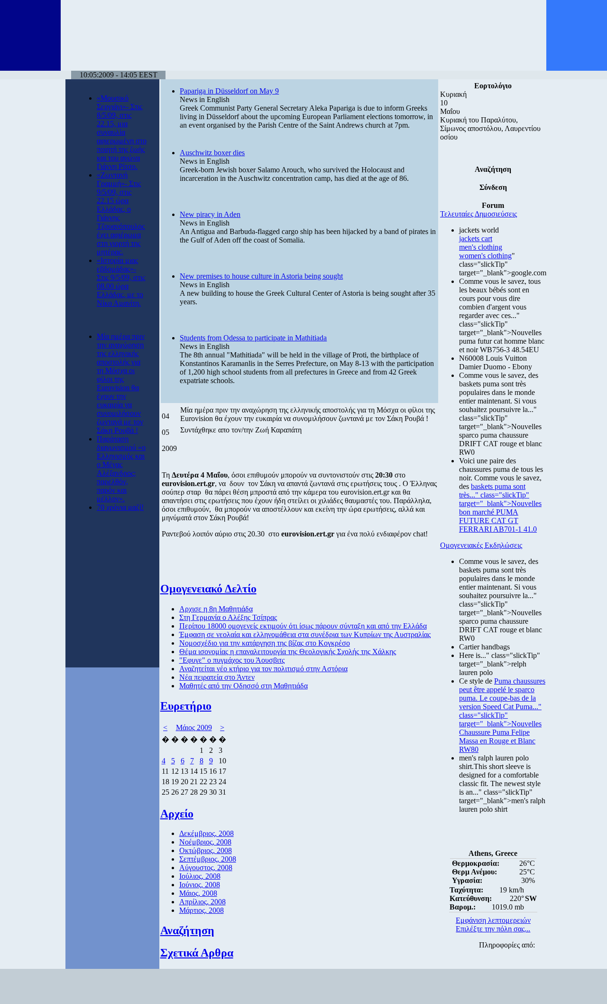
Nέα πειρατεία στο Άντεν (217, 677)
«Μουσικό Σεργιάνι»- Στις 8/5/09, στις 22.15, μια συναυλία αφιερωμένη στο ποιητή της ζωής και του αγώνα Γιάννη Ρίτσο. (122, 132)
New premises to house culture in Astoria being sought (261, 276)
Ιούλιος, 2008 (200, 876)
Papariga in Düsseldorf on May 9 (229, 91)
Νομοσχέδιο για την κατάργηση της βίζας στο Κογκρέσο (264, 643)
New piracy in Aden (210, 214)
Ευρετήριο (186, 706)
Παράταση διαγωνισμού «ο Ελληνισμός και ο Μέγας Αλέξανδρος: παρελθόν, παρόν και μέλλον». (121, 469)
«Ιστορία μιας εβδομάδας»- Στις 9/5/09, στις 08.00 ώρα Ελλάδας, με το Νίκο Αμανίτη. (121, 281)
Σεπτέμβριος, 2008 (207, 859)
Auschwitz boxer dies (212, 153)
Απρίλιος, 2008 (202, 902)
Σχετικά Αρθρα (196, 953)
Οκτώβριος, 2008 (205, 850)
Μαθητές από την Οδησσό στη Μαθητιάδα (243, 686)
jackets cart (475, 239)
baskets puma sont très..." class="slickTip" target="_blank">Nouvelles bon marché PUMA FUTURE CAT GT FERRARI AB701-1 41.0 (500, 507)
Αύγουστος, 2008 (205, 867)
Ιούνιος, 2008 (199, 885)
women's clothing (485, 256)
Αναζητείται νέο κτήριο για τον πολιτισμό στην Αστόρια (263, 669)
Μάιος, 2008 (198, 893)
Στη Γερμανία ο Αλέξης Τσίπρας (228, 617)
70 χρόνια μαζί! (120, 507)
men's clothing (480, 247)
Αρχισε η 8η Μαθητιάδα (216, 609)
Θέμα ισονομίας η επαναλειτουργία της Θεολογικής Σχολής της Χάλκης (287, 651)
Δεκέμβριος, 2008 (206, 833)
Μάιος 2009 (194, 727)
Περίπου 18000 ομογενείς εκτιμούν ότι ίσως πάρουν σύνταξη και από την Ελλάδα (303, 626)
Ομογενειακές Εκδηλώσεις (481, 545)
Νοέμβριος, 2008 (205, 842)
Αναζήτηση (187, 930)
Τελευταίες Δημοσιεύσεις (478, 214)
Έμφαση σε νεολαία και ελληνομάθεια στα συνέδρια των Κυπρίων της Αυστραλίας (305, 634)
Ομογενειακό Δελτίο (208, 588)
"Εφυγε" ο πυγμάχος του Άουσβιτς (232, 660)
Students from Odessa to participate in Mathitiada (253, 338)
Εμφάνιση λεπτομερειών (493, 920)
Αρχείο (176, 813)
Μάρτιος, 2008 (201, 910)
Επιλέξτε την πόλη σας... (493, 929)
